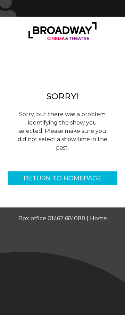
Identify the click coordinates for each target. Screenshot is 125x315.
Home (98, 218)
